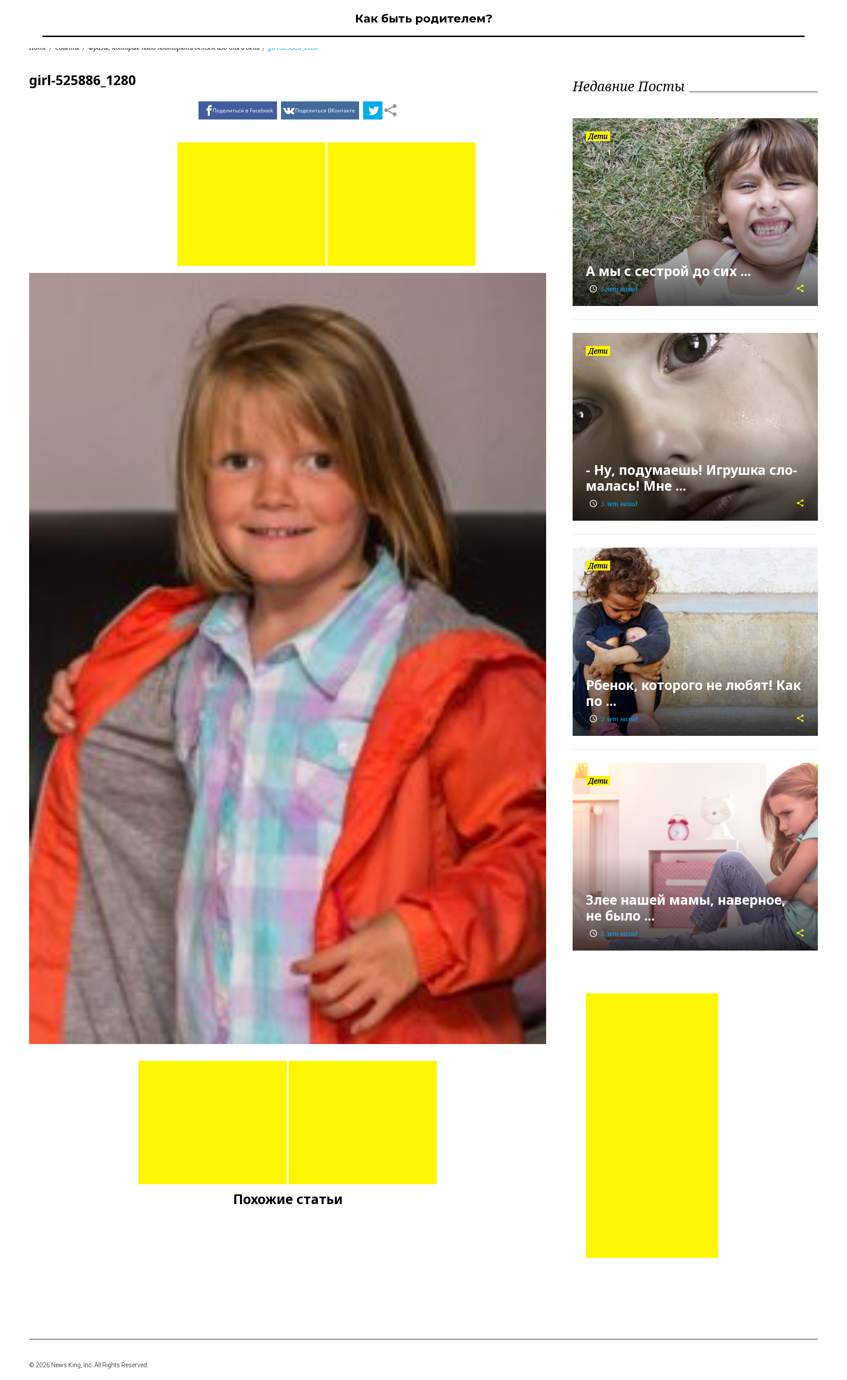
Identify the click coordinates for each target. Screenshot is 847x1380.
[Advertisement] (251, 204)
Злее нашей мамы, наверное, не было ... (686, 908)
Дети (597, 136)
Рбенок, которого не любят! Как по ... (693, 693)
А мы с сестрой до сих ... (668, 271)
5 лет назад (613, 289)
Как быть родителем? (423, 18)
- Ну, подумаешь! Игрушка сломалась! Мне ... (691, 478)
